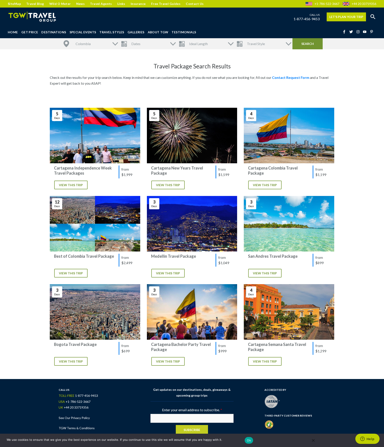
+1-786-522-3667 (326, 4)
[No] (313, 440)
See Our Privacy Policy (74, 418)
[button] (373, 17)
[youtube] (366, 32)
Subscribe (192, 430)
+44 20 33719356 (364, 4)
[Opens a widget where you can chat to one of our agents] (367, 439)
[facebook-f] (345, 32)
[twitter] (352, 32)
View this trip (71, 185)
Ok (249, 440)
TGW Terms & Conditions (77, 428)
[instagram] (359, 32)
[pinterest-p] (372, 32)
